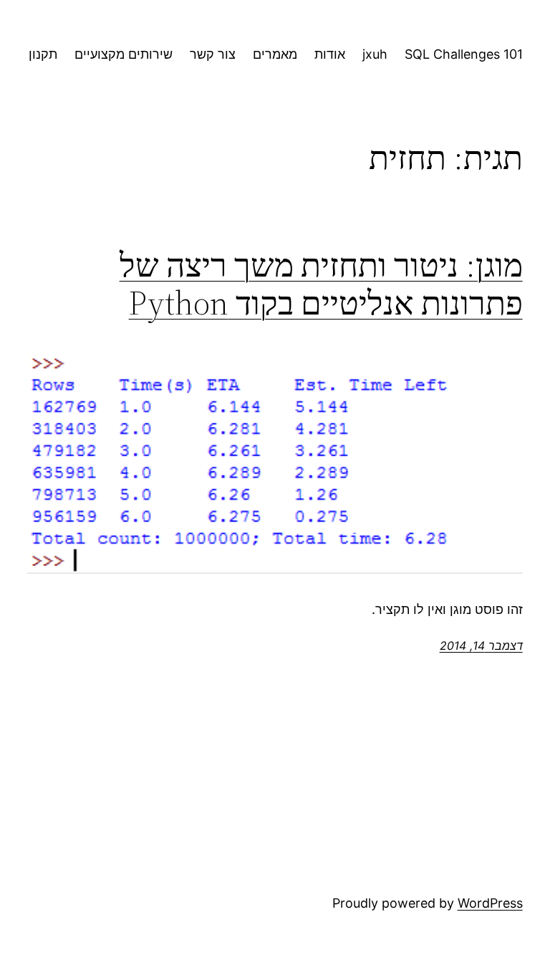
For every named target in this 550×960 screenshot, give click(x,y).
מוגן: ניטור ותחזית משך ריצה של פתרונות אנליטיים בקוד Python (321, 284)
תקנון (43, 54)
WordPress (490, 903)
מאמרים (275, 54)
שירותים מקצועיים (123, 54)
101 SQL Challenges (464, 54)
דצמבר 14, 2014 (481, 645)
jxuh (374, 54)
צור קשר (213, 54)
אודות (329, 54)
